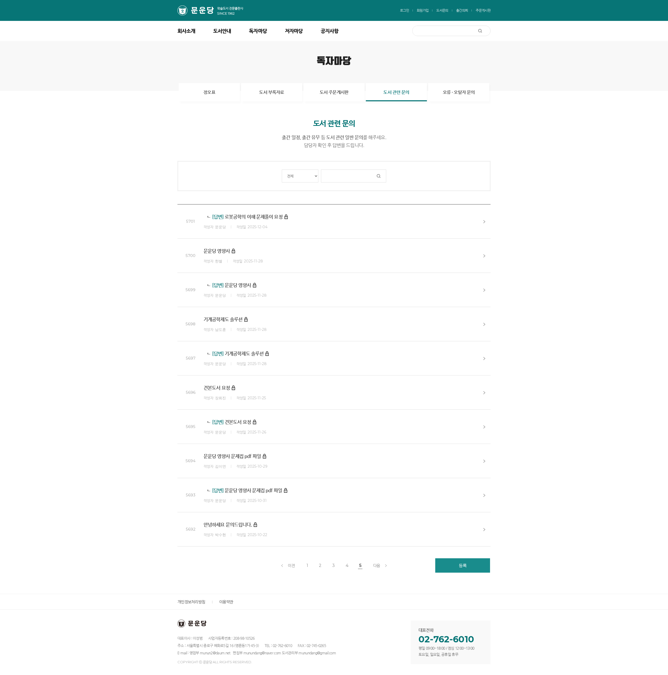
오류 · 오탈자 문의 (459, 92)
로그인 (404, 10)
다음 (376, 565)
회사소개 (186, 31)
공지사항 (329, 31)
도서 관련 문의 (396, 92)
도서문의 (442, 10)
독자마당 (258, 31)
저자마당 (294, 31)
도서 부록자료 (271, 92)
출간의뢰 (462, 10)
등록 (463, 565)
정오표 (209, 92)
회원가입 (422, 10)
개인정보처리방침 (191, 602)
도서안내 (222, 31)
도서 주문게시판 (334, 92)
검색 (484, 31)
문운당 (214, 10)
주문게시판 (483, 10)
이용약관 (226, 602)
